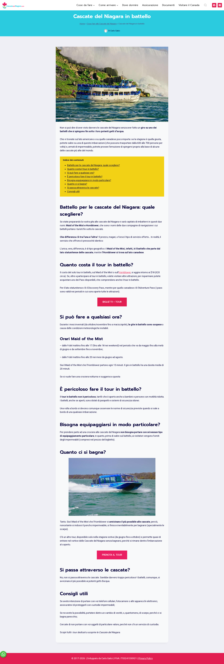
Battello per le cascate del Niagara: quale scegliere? (93, 165)
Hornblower (125, 272)
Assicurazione (150, 5)
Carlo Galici (115, 31)
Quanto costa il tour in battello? (83, 169)
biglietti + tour (112, 302)
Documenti (168, 5)
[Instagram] (220, 5)
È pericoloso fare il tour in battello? (84, 176)
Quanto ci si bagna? (77, 184)
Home (82, 24)
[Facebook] (214, 5)
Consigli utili (73, 191)
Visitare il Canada (188, 5)
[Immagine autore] (105, 30)
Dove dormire (130, 5)
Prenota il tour (112, 555)
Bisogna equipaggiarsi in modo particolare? (89, 180)
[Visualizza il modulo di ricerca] (205, 5)
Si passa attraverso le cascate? (83, 187)
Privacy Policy (145, 658)
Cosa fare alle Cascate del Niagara (102, 24)
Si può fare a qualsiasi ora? (80, 172)
